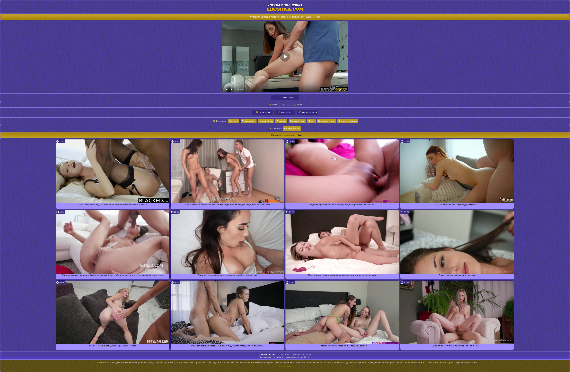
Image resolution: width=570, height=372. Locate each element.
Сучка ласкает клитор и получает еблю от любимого (457, 346)
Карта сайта (285, 366)
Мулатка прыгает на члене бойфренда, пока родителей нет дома (342, 204)
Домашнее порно (326, 121)
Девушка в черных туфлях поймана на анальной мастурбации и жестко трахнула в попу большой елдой (113, 275)
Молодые (233, 121)
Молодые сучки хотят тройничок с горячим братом (342, 346)
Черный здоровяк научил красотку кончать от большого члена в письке (112, 204)
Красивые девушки (348, 121)
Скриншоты (264, 112)
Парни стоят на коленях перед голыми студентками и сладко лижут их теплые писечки (227, 204)
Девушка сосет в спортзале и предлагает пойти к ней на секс (227, 275)
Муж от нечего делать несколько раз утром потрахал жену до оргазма (342, 275)
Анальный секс (297, 121)
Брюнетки (281, 121)
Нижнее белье (266, 121)
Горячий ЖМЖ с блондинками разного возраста (112, 346)
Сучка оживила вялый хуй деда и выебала (457, 204)
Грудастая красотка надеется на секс (457, 275)
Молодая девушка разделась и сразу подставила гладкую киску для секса (227, 346)
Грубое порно (248, 121)
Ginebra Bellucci (292, 128)
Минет (311, 121)
